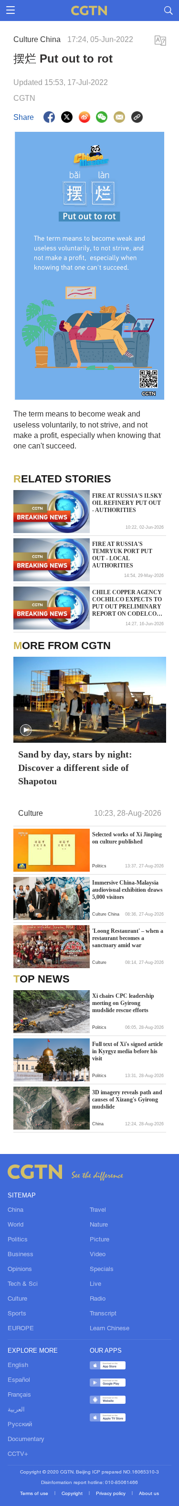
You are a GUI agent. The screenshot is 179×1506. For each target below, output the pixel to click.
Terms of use (35, 1494)
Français (19, 1395)
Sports (17, 1314)
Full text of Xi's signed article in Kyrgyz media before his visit (127, 1051)
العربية (16, 1410)
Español (19, 1380)
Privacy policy (111, 1494)
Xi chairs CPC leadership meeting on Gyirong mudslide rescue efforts (123, 1003)
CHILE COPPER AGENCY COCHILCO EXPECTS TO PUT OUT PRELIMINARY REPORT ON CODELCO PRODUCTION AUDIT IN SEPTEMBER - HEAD (127, 603)
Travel (98, 1210)
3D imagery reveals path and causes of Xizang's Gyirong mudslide (127, 1099)
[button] (25, 730)
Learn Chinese (109, 1329)
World (15, 1225)
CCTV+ (18, 1454)
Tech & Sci (23, 1284)
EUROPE (21, 1329)
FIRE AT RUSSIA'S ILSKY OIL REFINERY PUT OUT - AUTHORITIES (127, 502)
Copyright (73, 1494)
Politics (18, 1240)
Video (97, 1255)
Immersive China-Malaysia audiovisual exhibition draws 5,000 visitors (127, 889)
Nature (99, 1225)
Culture (17, 1299)
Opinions (20, 1269)
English (18, 1365)
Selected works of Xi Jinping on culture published (127, 838)
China (15, 1210)
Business (20, 1255)
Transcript (103, 1314)
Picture (99, 1240)
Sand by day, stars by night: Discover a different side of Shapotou (75, 767)
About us (149, 1494)
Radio (97, 1299)
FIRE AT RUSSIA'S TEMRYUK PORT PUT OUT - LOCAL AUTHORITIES (122, 555)
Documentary (26, 1439)
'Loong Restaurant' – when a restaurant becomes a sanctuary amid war (127, 938)
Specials (102, 1269)
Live (95, 1284)
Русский (20, 1425)
